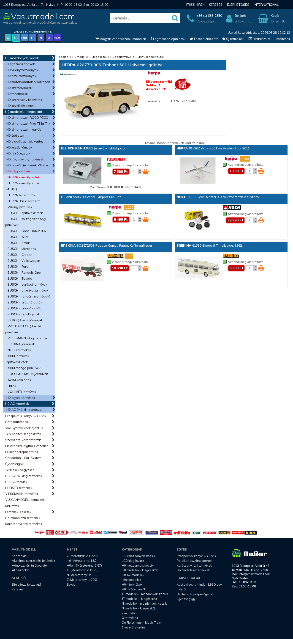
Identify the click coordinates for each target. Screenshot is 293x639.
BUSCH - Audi (18, 237)
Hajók (12, 386)
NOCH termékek (19, 350)
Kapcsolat (19, 556)
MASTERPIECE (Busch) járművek (23, 329)
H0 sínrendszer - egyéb (23, 129)
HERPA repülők (16, 482)
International (266, 5)
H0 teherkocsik (17, 94)
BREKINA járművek (21, 344)
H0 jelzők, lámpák (19, 147)
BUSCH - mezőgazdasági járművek (25, 222)
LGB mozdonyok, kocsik (138, 556)
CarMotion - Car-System (23, 458)
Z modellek (129, 613)
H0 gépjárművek (18, 171)
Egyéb (71, 584)
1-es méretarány (134, 627)
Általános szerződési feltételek (33, 560)
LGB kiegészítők (133, 560)
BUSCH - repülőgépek (24, 314)
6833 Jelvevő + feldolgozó (93, 148)
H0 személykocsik (19, 88)
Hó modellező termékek (22, 518)
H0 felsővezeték (18, 153)
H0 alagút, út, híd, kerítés (24, 141)
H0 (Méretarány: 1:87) (82, 560)
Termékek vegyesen (20, 470)
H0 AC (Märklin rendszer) (24, 410)
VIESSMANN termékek (21, 494)
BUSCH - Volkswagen (24, 261)
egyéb (57, 37)
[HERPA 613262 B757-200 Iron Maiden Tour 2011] (198, 171)
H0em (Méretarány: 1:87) (84, 565)
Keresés (215, 5)
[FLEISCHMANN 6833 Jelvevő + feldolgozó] (82, 171)
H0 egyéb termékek (20, 398)
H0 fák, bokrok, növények (25, 159)
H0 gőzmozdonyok (20, 64)
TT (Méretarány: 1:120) (82, 570)
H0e (24, 38)
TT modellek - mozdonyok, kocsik (145, 594)
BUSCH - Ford (18, 266)
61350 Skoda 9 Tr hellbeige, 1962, (209, 245)
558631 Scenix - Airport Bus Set (91, 197)
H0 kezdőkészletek (20, 106)
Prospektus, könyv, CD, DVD (25, 416)
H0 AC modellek (17, 404)
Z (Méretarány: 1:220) (82, 579)
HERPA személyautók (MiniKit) (22, 186)
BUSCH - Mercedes (22, 249)
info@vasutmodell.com (255, 574)
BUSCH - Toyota (20, 278)
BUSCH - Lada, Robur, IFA (27, 231)
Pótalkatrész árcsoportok (194, 560)
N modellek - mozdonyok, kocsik (144, 603)
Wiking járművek (20, 207)
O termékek (130, 618)
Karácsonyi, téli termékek (23, 524)
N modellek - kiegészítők (139, 608)
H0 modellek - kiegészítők (24, 112)
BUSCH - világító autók (25, 302)
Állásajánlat (20, 570)
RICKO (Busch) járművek (25, 320)
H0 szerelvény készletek (24, 100)
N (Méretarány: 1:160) (82, 575)
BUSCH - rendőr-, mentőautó (29, 296)
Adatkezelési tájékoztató (29, 565)
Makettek (12, 506)
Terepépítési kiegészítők (23, 434)
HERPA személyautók (24, 177)
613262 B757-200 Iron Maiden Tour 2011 (213, 148)
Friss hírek (195, 5)
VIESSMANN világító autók (27, 338)
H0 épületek (15, 135)
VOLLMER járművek (22, 392)
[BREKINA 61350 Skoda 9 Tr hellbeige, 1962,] (198, 268)
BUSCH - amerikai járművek (28, 290)
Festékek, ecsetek (18, 512)
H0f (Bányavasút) (134, 589)
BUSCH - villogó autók (24, 308)
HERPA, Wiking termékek (23, 476)
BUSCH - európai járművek (27, 284)
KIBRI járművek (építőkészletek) (17, 359)
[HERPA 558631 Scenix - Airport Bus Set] (82, 219)
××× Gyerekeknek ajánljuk (24, 428)
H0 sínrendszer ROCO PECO (27, 118)
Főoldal (64, 56)
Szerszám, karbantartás (23, 440)
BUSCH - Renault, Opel (24, 272)
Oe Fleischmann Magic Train (141, 622)
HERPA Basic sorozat (24, 201)
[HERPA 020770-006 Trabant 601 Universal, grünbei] (101, 100)
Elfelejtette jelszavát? (26, 584)
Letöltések (282, 39)
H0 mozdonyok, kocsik (22, 58)
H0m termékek (132, 584)
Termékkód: (154, 101)
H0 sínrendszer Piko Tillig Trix (28, 123)
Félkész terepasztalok (21, 452)
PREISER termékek (18, 488)
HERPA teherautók (21, 195)
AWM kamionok (19, 380)
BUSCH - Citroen (20, 255)
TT (32, 38)
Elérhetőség (238, 5)
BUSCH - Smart (19, 243)
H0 (16, 38)
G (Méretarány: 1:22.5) (82, 556)
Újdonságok (14, 464)
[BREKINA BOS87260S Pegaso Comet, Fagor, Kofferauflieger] (82, 268)
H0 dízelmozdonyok (21, 76)
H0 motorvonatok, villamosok (28, 82)
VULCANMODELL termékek (25, 500)
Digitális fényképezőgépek (195, 594)
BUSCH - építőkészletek (25, 213)
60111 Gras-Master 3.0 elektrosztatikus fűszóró (217, 197)
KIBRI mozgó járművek (24, 368)
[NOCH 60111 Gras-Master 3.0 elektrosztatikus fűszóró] (198, 219)
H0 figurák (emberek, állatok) (27, 165)
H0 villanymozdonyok (22, 70)
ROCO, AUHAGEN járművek (28, 374)
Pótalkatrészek (16, 422)
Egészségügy (186, 599)
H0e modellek (131, 579)
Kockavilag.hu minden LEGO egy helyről (199, 587)
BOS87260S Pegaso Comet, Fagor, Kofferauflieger (106, 245)
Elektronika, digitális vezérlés (26, 446)
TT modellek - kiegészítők (139, 598)
